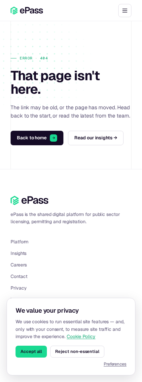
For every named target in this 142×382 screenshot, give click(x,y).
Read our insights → (95, 138)
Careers (18, 265)
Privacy (18, 288)
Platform (19, 242)
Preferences (115, 364)
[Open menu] (124, 10)
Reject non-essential (77, 351)
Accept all (31, 351)
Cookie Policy (81, 336)
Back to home (32, 138)
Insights (18, 253)
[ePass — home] (27, 10)
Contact (19, 276)
